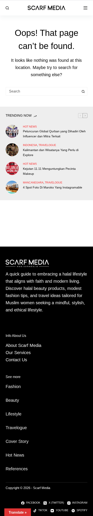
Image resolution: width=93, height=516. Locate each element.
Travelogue (16, 427)
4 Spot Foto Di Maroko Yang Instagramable (52, 187)
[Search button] (83, 91)
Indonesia (30, 145)
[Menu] (85, 8)
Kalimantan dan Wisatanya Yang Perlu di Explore (51, 152)
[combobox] (42, 91)
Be (8, 400)
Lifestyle (13, 414)
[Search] (7, 8)
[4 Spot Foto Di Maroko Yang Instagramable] (12, 187)
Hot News (30, 126)
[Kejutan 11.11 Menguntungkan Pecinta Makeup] (12, 168)
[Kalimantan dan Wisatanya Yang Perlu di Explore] (12, 149)
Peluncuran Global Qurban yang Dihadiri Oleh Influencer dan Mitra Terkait (54, 133)
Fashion (13, 386)
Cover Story (17, 441)
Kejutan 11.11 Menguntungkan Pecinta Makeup (49, 171)
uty (16, 400)
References (17, 468)
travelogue (47, 145)
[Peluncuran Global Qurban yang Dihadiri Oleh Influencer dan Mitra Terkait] (12, 131)
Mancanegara (33, 182)
